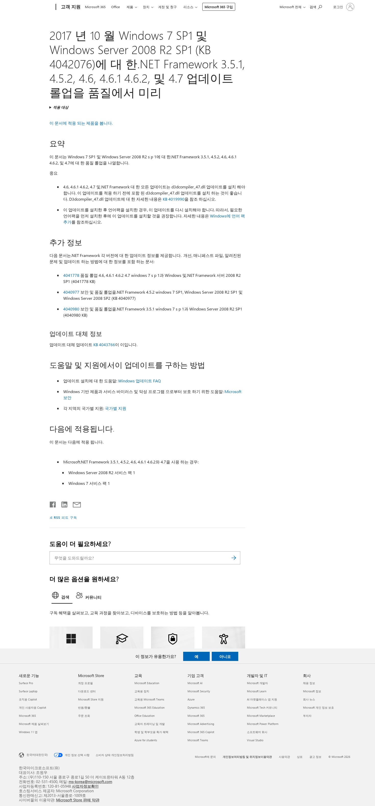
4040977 (71, 292)
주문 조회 (84, 716)
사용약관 (284, 757)
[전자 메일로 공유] (74, 503)
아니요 (225, 656)
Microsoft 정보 (312, 691)
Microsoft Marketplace (261, 716)
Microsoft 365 (95, 7)
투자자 (307, 716)
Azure (191, 699)
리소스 (188, 7)
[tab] (62, 597)
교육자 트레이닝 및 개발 (149, 724)
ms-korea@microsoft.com (90, 781)
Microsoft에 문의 (205, 757)
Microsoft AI (195, 683)
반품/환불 (84, 707)
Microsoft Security (199, 691)
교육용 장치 (141, 691)
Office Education (144, 716)
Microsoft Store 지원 (91, 699)
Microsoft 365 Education (149, 707)
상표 (300, 757)
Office (115, 7)
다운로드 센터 (87, 691)
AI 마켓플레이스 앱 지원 (262, 699)
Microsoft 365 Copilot (201, 732)
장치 (146, 7)
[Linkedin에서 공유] (62, 503)
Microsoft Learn (256, 691)
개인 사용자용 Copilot (32, 707)
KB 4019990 (173, 199)
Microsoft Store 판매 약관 (77, 799)
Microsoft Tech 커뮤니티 (262, 707)
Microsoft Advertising (201, 724)
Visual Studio (255, 740)
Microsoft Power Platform (262, 724)
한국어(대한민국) (37, 755)
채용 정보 (309, 683)
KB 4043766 (104, 344)
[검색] (234, 557)
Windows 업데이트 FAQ (139, 380)
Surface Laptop (28, 691)
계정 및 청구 (167, 7)
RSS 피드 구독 (65, 517)
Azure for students (145, 740)
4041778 (71, 275)
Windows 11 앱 (28, 732)
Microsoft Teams (198, 740)
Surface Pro (26, 683)
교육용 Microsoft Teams (149, 699)
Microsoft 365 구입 (219, 7)
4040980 (71, 308)
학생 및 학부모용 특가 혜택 (151, 732)
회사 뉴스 (309, 699)
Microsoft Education (146, 683)
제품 (130, 7)
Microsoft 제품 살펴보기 (34, 724)
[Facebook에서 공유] (53, 503)
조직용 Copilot (28, 699)
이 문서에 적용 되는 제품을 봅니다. (80, 123)
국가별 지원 (115, 408)
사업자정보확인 (85, 786)
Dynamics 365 (196, 707)
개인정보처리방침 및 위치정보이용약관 (247, 757)
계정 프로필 (85, 683)
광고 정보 (315, 757)
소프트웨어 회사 (257, 732)
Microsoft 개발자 (257, 683)
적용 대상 (60, 107)
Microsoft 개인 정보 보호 (318, 707)
